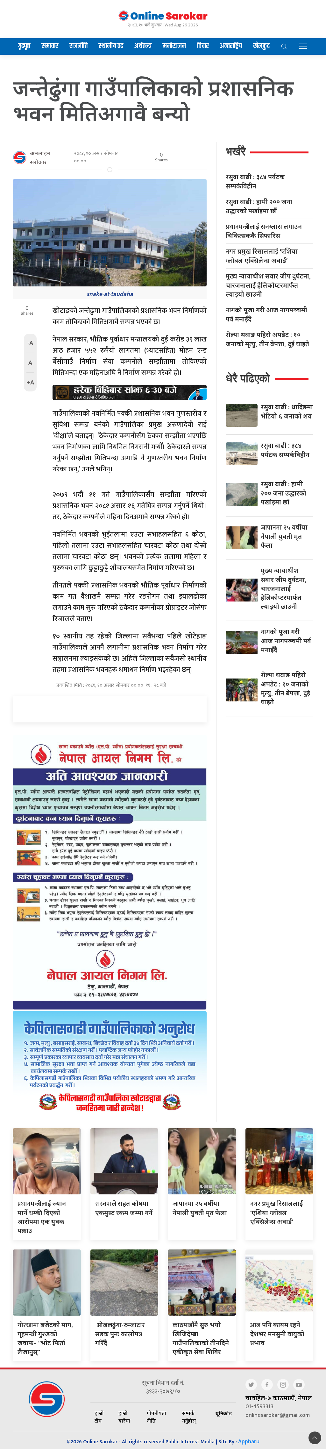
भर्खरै (235, 151)
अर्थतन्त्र (143, 46)
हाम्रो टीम (99, 1417)
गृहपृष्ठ (24, 46)
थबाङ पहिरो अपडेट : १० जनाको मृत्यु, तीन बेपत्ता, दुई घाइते (267, 339)
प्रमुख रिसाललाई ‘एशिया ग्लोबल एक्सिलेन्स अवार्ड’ (262, 256)
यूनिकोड (224, 1413)
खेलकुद (261, 46)
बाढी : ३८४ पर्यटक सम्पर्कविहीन (255, 181)
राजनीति (78, 46)
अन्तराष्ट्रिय (231, 46)
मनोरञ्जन (174, 46)
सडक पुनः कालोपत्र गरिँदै (120, 1333)
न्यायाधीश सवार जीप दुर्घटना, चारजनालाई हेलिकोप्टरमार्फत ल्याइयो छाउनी (268, 285)
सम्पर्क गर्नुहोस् (189, 1417)
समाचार (49, 46)
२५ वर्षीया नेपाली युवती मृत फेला (284, 536)
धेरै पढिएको (248, 378)
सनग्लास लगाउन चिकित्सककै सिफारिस (264, 231)
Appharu (248, 1441)
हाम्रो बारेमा (124, 1417)
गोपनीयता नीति (157, 1417)
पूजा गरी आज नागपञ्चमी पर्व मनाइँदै (266, 314)
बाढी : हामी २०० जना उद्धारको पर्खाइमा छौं (259, 206)
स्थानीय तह (111, 46)
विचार (203, 46)
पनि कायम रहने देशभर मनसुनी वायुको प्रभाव (277, 1333)
